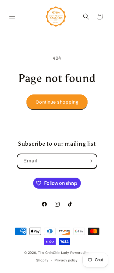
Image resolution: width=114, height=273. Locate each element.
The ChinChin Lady (53, 252)
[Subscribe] (90, 161)
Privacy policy (66, 260)
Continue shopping (57, 102)
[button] (12, 16)
